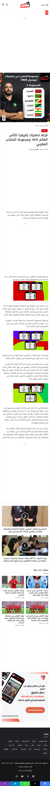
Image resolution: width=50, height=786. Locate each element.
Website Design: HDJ (25, 766)
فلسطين (23, 749)
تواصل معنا (28, 770)
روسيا (45, 749)
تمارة (26, 745)
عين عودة (37, 749)
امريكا (39, 745)
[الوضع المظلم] (7, 6)
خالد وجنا (11, 745)
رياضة (37, 125)
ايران (32, 745)
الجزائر (34, 741)
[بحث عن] (3, 6)
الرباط (17, 741)
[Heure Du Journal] (25, 5)
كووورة (6, 749)
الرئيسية (43, 125)
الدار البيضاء (25, 741)
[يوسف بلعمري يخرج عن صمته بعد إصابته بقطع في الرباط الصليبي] (13, 582)
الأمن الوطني (43, 741)
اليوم (45, 745)
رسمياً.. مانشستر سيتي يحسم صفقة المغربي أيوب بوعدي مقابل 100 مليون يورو (37, 593)
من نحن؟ (20, 770)
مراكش (45, 753)
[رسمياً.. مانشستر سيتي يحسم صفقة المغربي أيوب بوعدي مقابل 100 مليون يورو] (37, 582)
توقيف (20, 745)
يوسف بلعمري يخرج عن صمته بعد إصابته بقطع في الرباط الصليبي (13, 593)
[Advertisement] (25, 44)
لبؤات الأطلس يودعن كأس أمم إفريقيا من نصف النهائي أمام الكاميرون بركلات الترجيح (37, 618)
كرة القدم (14, 749)
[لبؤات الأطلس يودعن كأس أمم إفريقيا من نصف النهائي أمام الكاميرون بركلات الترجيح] (37, 607)
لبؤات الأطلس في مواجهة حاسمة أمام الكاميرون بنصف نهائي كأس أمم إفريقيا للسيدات (14, 619)
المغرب (10, 741)
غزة (30, 749)
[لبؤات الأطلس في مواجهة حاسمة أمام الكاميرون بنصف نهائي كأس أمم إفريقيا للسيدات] (13, 607)
